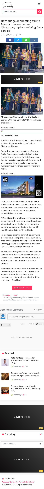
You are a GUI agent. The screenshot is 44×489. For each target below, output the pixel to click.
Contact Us (14, 482)
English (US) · (9, 479)
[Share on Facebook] (10, 40)
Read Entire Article (21, 288)
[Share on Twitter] (18, 40)
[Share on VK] (34, 40)
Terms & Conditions (26, 482)
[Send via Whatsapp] (26, 40)
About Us (5, 482)
